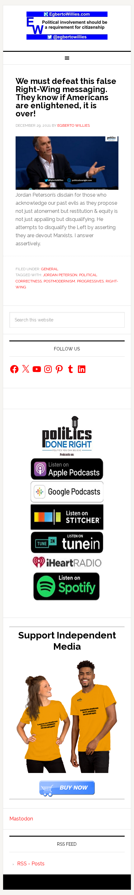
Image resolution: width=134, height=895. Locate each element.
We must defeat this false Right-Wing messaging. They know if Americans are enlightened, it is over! (66, 97)
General (49, 269)
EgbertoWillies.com (67, 26)
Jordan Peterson (60, 275)
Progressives (90, 281)
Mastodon (21, 819)
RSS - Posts (31, 864)
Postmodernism (59, 281)
